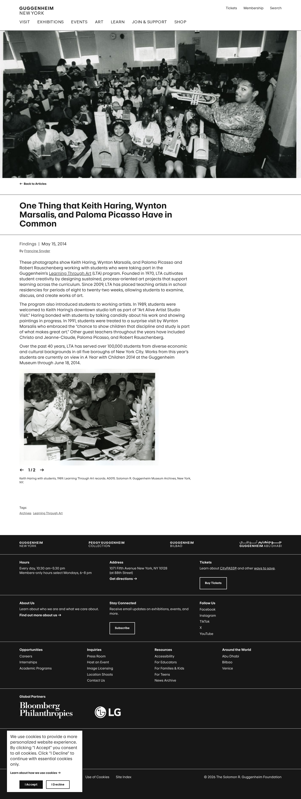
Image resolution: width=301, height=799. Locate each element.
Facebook (208, 609)
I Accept (31, 784)
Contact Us (96, 680)
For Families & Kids (169, 668)
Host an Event (98, 662)
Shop (180, 21)
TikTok (205, 621)
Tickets (231, 8)
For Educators (166, 662)
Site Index (123, 777)
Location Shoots (100, 674)
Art (99, 21)
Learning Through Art (70, 273)
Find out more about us (38, 615)
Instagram (208, 615)
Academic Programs (35, 668)
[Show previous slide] (21, 470)
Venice (227, 668)
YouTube (206, 634)
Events (79, 21)
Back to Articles (34, 184)
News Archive (165, 680)
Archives (25, 513)
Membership (253, 8)
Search (276, 8)
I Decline (57, 784)
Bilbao (227, 662)
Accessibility (164, 656)
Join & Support (149, 21)
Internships (28, 662)
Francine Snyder (37, 251)
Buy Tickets (213, 583)
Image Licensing (100, 668)
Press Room (96, 656)
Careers (25, 656)
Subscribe (122, 628)
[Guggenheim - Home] (36, 11)
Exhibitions (50, 21)
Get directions (121, 579)
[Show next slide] (42, 470)
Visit (24, 21)
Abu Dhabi (230, 656)
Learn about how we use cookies (33, 773)
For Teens (162, 674)
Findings (27, 243)
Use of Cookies (97, 777)
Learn (117, 21)
